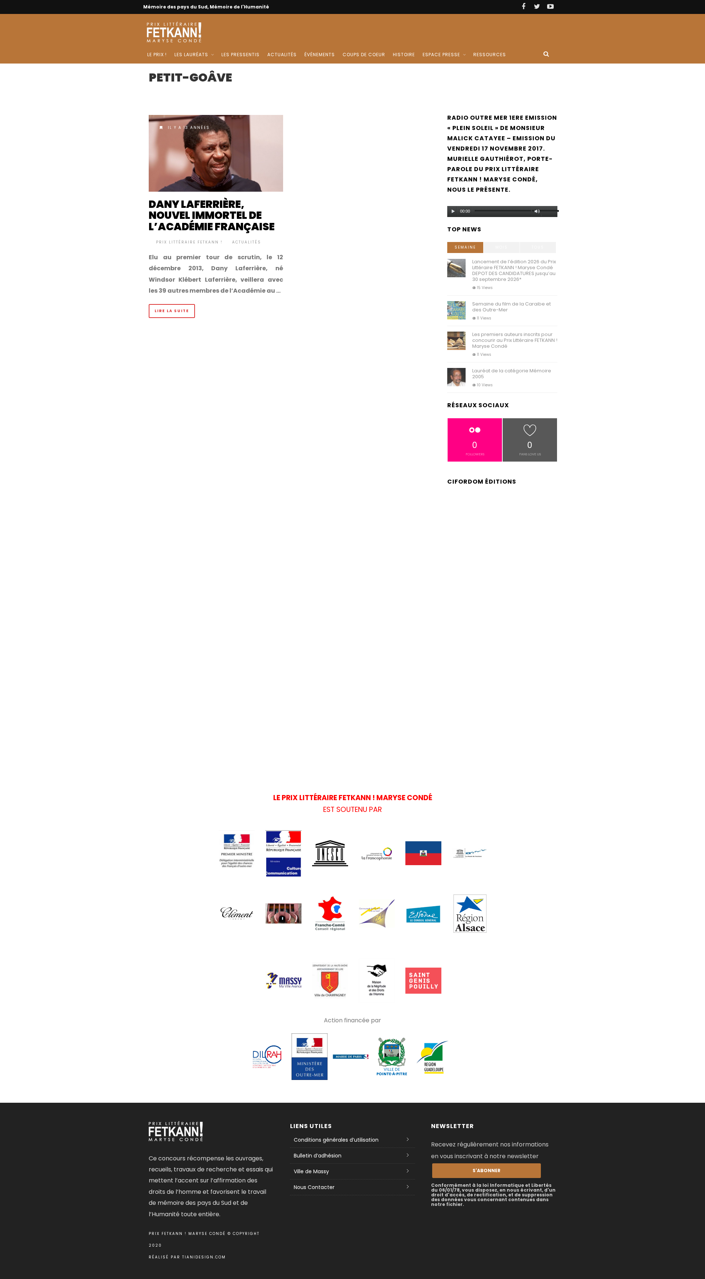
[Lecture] (453, 211)
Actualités (282, 54)
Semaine (465, 247)
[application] (502, 209)
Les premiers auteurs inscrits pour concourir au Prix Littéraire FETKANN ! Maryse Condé (514, 340)
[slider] (548, 212)
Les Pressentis (240, 54)
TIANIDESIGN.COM (204, 1257)
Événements (319, 54)
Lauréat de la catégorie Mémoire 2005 (511, 373)
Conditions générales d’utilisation (336, 1139)
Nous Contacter (314, 1187)
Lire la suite (172, 311)
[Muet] (537, 211)
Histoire (404, 54)
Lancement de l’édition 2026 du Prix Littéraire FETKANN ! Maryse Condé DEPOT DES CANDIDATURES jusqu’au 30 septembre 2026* (514, 270)
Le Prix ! (157, 54)
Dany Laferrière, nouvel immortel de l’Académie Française (212, 215)
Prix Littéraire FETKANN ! (189, 242)
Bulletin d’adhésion (317, 1155)
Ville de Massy (311, 1171)
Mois (501, 247)
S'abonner (486, 1170)
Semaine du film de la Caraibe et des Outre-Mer (511, 306)
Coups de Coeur (364, 54)
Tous (538, 247)
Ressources (489, 54)
